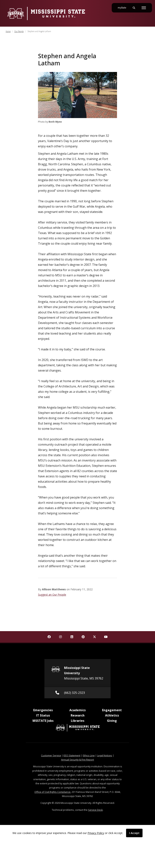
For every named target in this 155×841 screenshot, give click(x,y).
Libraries (77, 721)
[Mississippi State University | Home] (46, 13)
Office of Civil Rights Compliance (52, 792)
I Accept (134, 833)
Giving (112, 721)
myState (123, 7)
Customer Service (51, 755)
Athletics (112, 715)
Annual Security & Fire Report (77, 759)
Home (8, 31)
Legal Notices (104, 755)
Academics (77, 710)
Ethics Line (89, 755)
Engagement (112, 710)
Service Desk (95, 810)
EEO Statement (72, 755)
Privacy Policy (96, 833)
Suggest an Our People (52, 594)
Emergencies (43, 710)
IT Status (43, 715)
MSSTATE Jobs (43, 721)
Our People (19, 31)
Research (77, 715)
